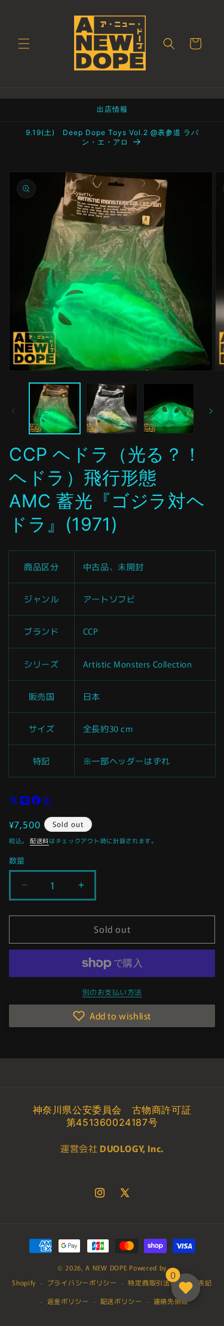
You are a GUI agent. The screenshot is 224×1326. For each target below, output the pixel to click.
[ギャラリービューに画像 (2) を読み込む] (111, 408)
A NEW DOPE (106, 1267)
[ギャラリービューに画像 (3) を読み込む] (168, 408)
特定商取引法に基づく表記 (169, 1282)
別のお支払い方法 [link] (112, 992)
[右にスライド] (211, 411)
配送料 (39, 840)
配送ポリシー (121, 1301)
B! (48, 800)
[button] (24, 43)
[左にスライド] (13, 411)
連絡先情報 (171, 1301)
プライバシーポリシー (82, 1282)
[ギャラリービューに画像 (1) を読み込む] (54, 408)
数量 (17, 860)
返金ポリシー (68, 1301)
